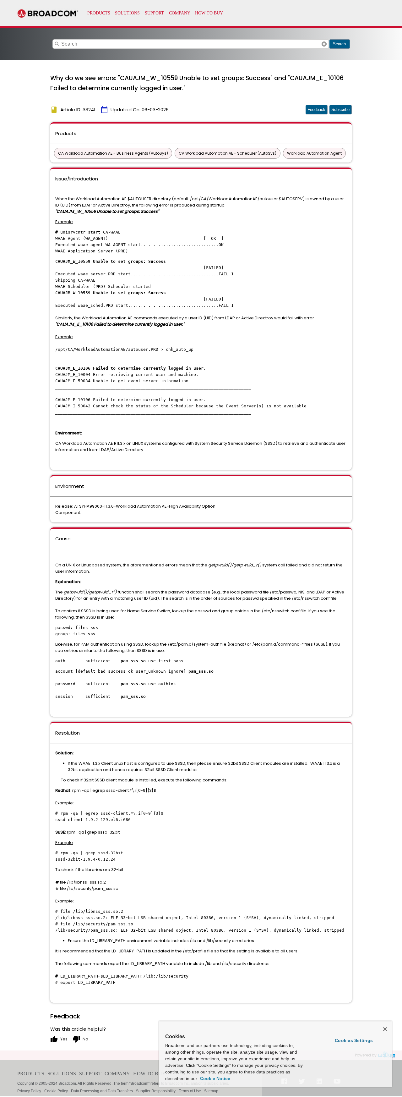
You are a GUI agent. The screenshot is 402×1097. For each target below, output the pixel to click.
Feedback (316, 109)
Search (339, 43)
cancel (324, 44)
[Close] (385, 1029)
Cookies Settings (354, 1040)
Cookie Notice (214, 1078)
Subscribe (340, 109)
